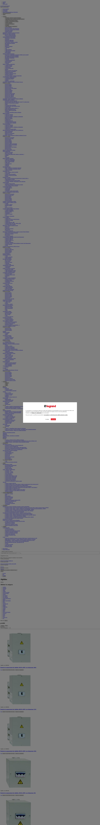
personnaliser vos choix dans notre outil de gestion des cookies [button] (56, 414)
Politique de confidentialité (36, 412)
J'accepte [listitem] (53, 419)
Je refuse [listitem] (47, 419)
